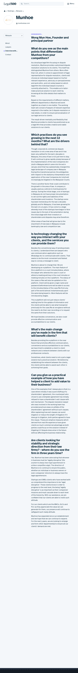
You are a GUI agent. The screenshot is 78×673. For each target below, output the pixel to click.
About (7, 43)
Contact (8, 55)
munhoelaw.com (24, 23)
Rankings (11, 11)
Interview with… (11, 51)
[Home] (10, 4)
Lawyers (8, 47)
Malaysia (19, 11)
